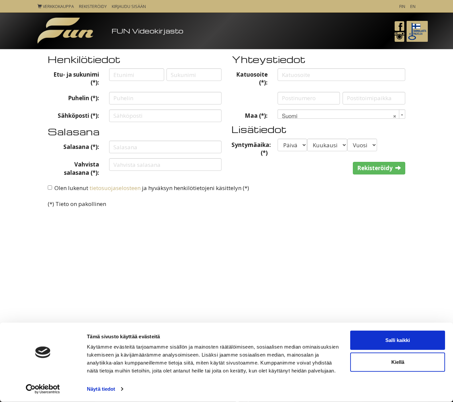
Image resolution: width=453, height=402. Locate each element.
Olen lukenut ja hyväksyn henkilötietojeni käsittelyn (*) (151, 188)
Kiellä (397, 362)
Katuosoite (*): (252, 78)
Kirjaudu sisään (129, 6)
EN (413, 6)
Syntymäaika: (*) (251, 149)
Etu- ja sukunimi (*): (76, 78)
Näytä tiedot (101, 389)
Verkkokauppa (58, 6)
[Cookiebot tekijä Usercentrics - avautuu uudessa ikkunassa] (43, 389)
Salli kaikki (397, 340)
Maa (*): (256, 115)
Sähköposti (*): (78, 115)
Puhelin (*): (83, 98)
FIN (402, 6)
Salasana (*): (81, 147)
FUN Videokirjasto (147, 30)
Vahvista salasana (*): (81, 168)
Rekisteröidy (93, 6)
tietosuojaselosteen (115, 188)
